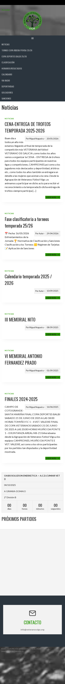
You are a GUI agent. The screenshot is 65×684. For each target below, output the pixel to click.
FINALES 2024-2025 (21, 399)
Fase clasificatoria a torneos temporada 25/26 (27, 222)
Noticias (5, 44)
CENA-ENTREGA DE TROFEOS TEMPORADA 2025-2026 (28, 127)
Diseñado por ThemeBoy (12, 651)
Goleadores (7, 92)
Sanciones (6, 98)
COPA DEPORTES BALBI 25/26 (14, 56)
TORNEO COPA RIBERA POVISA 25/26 (17, 50)
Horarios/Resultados (12, 68)
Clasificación (8, 62)
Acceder (6, 9)
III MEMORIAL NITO (20, 319)
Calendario (7, 74)
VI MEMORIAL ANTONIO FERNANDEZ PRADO (23, 359)
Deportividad (8, 86)
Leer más (53, 197)
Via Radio (6, 80)
